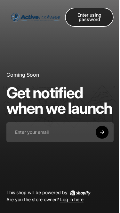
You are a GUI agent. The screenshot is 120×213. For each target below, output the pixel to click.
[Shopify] (80, 192)
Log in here (72, 199)
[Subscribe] (102, 132)
